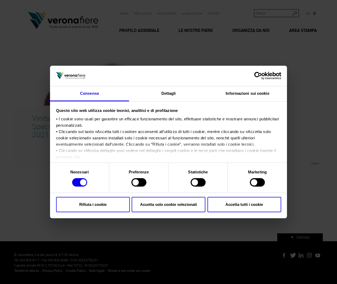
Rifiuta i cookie (93, 204)
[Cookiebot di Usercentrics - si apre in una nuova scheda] (258, 76)
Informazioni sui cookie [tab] (247, 93)
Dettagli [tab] (168, 93)
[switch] (138, 182)
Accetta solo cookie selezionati (168, 204)
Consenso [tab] (89, 93)
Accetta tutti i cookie (244, 204)
